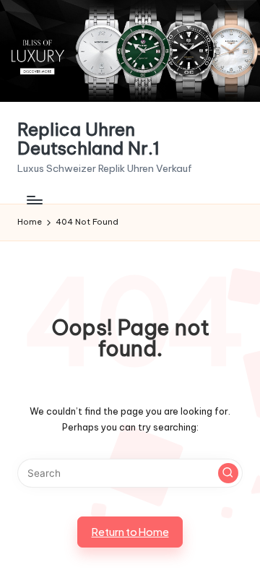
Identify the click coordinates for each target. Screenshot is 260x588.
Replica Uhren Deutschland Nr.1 (88, 139)
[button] (228, 473)
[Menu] (34, 200)
